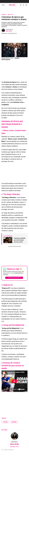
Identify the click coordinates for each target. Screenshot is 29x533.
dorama (5, 422)
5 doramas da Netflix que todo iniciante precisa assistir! (19, 240)
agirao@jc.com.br (14, 446)
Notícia (10, 14)
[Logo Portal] (13, 5)
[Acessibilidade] (4, 5)
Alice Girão (9, 31)
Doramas (14, 422)
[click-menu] (26, 5)
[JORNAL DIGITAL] (21, 5)
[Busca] (23, 5)
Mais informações (9, 449)
